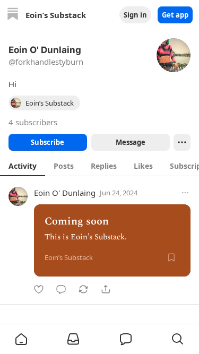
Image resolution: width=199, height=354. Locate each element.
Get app (175, 15)
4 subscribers (32, 122)
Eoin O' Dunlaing (65, 192)
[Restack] (83, 289)
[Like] (39, 289)
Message (130, 142)
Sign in (135, 15)
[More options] (185, 192)
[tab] (22, 165)
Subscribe (47, 142)
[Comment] (61, 289)
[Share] (106, 289)
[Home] (12, 15)
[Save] (171, 257)
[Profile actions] (182, 142)
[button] (21, 339)
